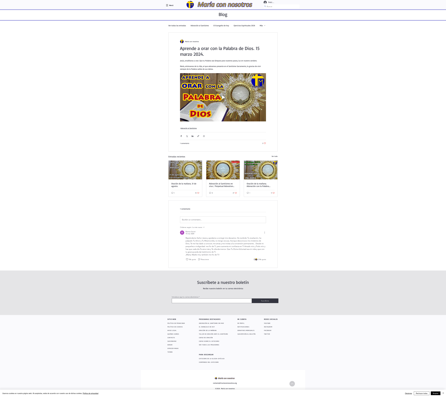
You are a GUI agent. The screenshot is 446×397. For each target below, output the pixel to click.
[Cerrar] (443, 393)
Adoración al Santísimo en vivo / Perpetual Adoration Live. (221, 184)
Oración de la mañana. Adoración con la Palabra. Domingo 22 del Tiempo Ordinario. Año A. (258, 184)
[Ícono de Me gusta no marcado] (187, 259)
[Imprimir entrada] (204, 136)
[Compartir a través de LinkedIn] (192, 136)
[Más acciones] (264, 232)
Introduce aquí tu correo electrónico (185, 297)
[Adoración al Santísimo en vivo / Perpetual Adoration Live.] (223, 170)
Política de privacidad (90, 393)
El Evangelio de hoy (221, 25)
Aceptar (435, 393)
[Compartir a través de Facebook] (181, 136)
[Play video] (223, 97)
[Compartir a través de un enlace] (198, 136)
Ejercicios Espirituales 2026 (244, 25)
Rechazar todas (421, 393)
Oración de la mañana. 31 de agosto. (183, 184)
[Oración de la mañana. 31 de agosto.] (185, 170)
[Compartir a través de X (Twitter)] (187, 136)
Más (261, 25)
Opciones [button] (408, 393)
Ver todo (275, 156)
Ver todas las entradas (177, 25)
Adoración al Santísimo (200, 25)
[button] (171, 5)
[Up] (292, 383)
